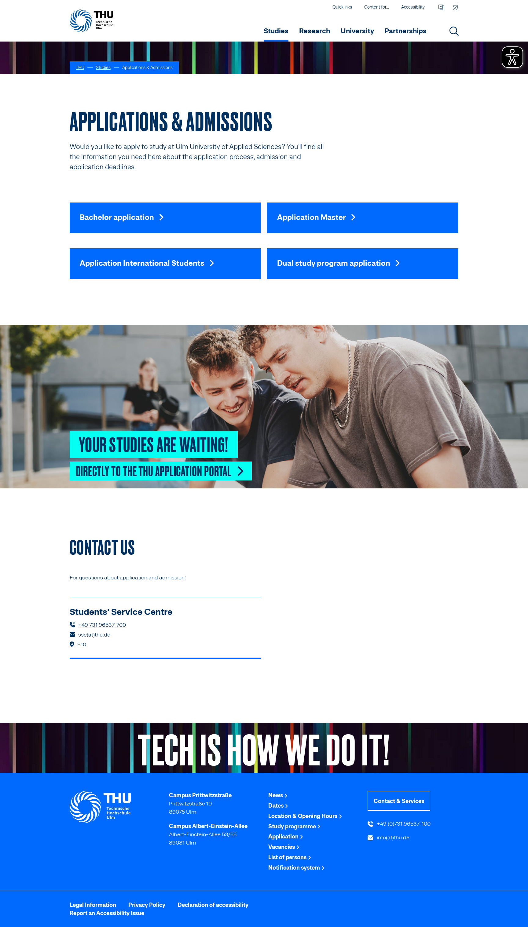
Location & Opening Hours (303, 816)
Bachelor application (118, 217)
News (276, 795)
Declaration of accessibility (213, 905)
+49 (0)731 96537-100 (403, 823)
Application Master (312, 217)
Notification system (294, 867)
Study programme (292, 826)
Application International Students (143, 263)
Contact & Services (399, 801)
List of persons (288, 857)
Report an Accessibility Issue (107, 913)
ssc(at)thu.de (94, 634)
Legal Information (93, 905)
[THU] (91, 20)
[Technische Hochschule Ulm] (115, 807)
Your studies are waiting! (154, 443)
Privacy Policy (146, 905)
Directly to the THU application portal (154, 470)
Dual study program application (334, 263)
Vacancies (282, 847)
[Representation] (455, 7)
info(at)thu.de (392, 837)
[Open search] (453, 31)
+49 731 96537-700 (102, 625)
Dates (276, 805)
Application (284, 836)
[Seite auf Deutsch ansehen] (441, 7)
